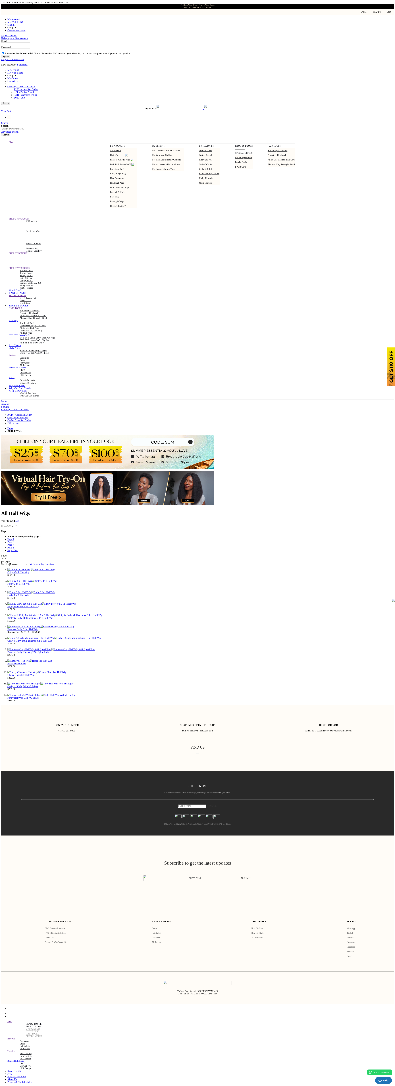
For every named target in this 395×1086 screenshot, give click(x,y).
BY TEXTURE (32, 1031)
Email (349, 956)
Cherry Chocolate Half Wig (20, 675)
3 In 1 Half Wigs (27, 323)
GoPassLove (25, 373)
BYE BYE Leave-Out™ (120, 164)
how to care (25, 1053)
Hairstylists (24, 363)
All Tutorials (257, 937)
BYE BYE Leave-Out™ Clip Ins (34, 340)
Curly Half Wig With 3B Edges (22, 686)
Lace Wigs (114, 197)
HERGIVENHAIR (210, 991)
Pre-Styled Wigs (117, 169)
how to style (26, 1056)
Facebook (351, 947)
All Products (115, 150)
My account (13, 70)
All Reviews (157, 942)
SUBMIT (246, 878)
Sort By (5, 564)
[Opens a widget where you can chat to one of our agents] (383, 1080)
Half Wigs (114, 155)
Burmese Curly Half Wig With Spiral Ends (28, 652)
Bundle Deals (241, 162)
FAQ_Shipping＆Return (55, 933)
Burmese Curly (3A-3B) (209, 173)
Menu (4, 401)
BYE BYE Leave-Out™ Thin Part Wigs (37, 338)
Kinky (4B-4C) (205, 160)
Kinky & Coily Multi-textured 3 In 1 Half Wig (29, 618)
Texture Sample (26, 273)
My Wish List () (15, 22)
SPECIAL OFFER (34, 1036)
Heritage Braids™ (34, 251)
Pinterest (350, 937)
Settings (5, 406)
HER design (25, 375)
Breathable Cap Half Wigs (31, 330)
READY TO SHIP (34, 1024)
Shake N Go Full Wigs (120, 160)
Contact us (49, 937)
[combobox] (15, 128)
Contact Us (12, 81)
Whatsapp (351, 928)
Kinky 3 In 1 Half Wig (18, 583)
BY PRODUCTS (33, 1029)
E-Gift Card (240, 167)
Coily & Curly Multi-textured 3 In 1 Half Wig (29, 640)
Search (5, 103)
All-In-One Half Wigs (29, 328)
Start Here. (22, 64)
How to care (257, 928)
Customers (156, 937)
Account (5, 404)
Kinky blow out (206, 178)
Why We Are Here (28, 393)
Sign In (11, 24)
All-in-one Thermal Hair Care (281, 160)
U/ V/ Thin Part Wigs (119, 187)
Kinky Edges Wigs (118, 173)
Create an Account (16, 30)
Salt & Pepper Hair (243, 157)
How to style (257, 933)
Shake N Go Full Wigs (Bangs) (33, 350)
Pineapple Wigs (117, 201)
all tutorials (25, 1058)
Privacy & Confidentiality (56, 942)
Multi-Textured (205, 183)
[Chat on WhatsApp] (379, 1072)
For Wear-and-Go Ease (162, 155)
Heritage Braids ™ (118, 206)
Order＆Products (27, 380)
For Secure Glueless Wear (163, 169)
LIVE (22, 370)
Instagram (351, 942)
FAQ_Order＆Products (55, 928)
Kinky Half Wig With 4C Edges (23, 697)
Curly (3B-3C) (205, 169)
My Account (13, 19)
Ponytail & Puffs (117, 192)
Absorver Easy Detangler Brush (281, 164)
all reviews (25, 1048)
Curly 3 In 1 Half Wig (18, 595)
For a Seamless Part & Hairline (166, 150)
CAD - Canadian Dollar (25, 95)
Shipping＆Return (28, 383)
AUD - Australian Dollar (26, 89)
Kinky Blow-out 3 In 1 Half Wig (23, 606)
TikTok (350, 933)
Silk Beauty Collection (277, 150)
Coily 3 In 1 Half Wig (18, 572)
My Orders (12, 78)
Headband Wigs (117, 183)
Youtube (350, 951)
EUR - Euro (19, 97)
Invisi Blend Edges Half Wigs (33, 325)
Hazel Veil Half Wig (17, 663)
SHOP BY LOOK (33, 1026)
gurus (22, 360)
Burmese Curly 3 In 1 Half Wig (22, 629)
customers (24, 358)
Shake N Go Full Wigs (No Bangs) (35, 353)
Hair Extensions (117, 178)
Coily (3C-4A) (205, 164)
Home (10, 428)
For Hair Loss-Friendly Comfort (166, 160)
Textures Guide (205, 150)
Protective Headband (277, 155)
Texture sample (206, 155)
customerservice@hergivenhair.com (334, 730)
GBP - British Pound (24, 92)
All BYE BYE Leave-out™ (32, 343)
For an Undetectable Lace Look (166, 164)
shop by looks (244, 146)
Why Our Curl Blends (29, 396)
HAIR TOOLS (32, 1034)
